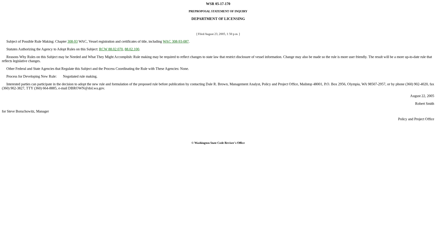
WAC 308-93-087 (176, 41)
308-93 (72, 41)
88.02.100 (132, 49)
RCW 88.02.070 (111, 49)
